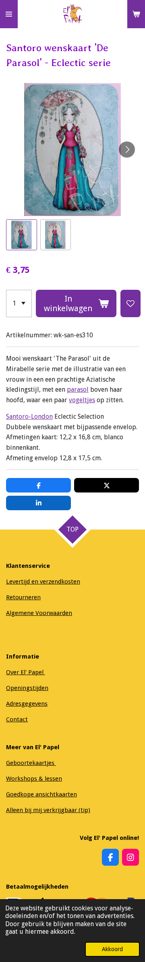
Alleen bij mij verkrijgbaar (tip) (48, 810)
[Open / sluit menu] (9, 14)
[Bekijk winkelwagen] (136, 14)
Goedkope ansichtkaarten (41, 794)
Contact (17, 719)
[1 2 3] (19, 303)
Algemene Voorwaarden (39, 613)
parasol (78, 389)
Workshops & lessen (34, 778)
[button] (21, 234)
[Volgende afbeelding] (127, 149)
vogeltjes (82, 400)
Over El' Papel (25, 672)
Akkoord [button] (112, 949)
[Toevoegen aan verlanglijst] (130, 303)
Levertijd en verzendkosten (43, 581)
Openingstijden (27, 688)
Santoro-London (29, 416)
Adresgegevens (27, 703)
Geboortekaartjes (31, 763)
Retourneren (23, 597)
